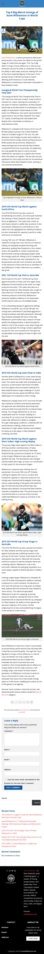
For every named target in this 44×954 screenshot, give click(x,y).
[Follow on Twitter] (12, 871)
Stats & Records (25, 710)
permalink (22, 712)
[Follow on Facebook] (7, 871)
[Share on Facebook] (16, 702)
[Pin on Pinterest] (28, 702)
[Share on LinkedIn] (31, 702)
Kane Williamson (8, 57)
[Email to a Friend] (24, 702)
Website (7, 770)
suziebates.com (30, 914)
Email (7, 760)
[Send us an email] (15, 871)
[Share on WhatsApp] (12, 702)
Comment (8, 731)
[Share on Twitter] (20, 702)
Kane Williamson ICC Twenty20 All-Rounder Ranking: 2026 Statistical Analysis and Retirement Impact (21, 824)
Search (4, 798)
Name (7, 750)
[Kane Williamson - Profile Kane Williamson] (22, 4)
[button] (3, 3)
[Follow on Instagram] (10, 871)
